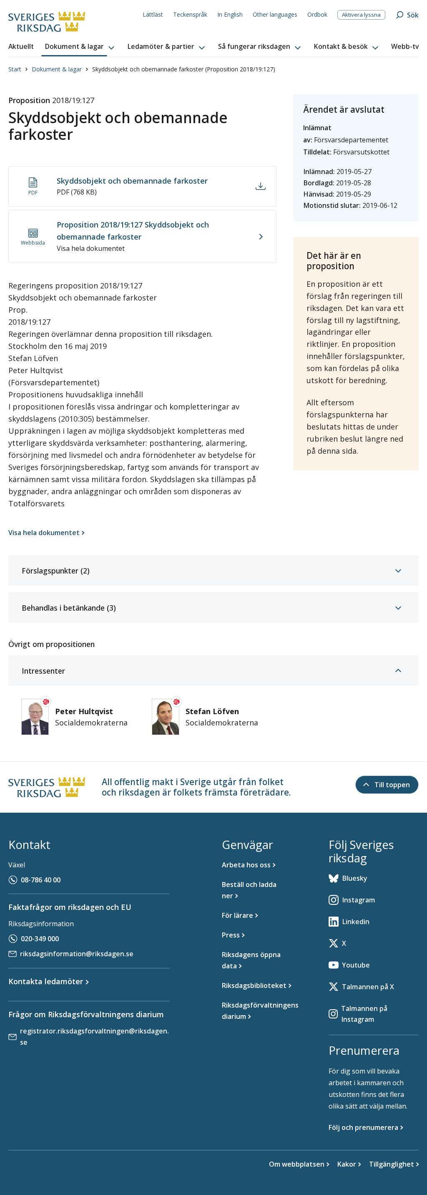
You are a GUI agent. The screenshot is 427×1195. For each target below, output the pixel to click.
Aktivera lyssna (361, 14)
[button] (80, 47)
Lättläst (153, 14)
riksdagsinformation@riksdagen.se (76, 953)
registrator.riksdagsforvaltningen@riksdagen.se (94, 1036)
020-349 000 (40, 938)
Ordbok (317, 14)
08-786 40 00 (40, 879)
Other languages (275, 14)
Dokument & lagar (57, 69)
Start (14, 69)
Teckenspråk (190, 14)
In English (230, 14)
